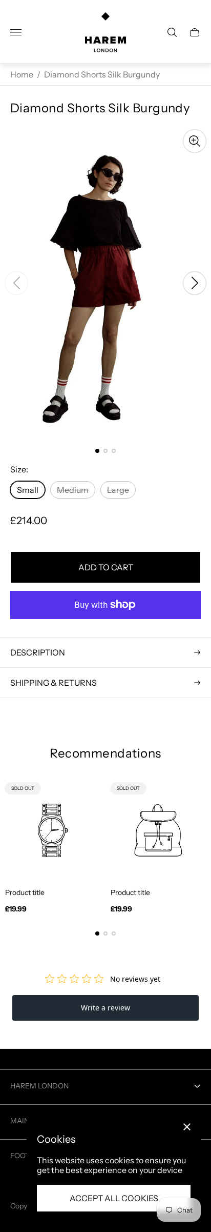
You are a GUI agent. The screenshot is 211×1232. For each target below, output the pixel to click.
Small (27, 490)
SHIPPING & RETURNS (53, 683)
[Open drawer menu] (16, 32)
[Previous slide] (16, 283)
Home (21, 74)
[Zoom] (194, 141)
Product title (25, 892)
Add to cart (105, 567)
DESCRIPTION (37, 652)
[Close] (187, 1127)
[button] (97, 451)
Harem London (39, 1085)
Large (118, 490)
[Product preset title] (53, 830)
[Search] (172, 32)
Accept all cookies (114, 1198)
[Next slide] (194, 283)
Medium (73, 490)
